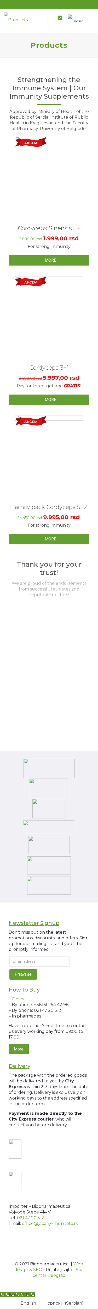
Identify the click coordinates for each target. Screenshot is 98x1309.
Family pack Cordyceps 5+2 (49, 507)
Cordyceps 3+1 (49, 367)
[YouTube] (49, 5)
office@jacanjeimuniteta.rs (50, 1223)
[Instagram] (56, 5)
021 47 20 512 (30, 1217)
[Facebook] (42, 5)
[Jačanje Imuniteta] (19, 20)
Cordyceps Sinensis (49, 228)
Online (19, 998)
